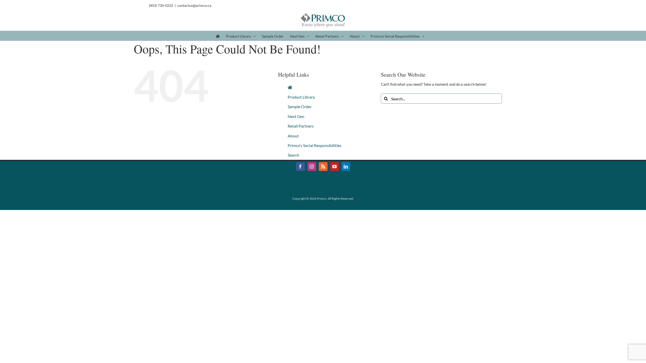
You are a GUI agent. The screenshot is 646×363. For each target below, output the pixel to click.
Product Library (301, 97)
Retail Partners (301, 126)
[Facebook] (300, 166)
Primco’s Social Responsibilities (314, 145)
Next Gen (296, 116)
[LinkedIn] (345, 166)
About (293, 135)
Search (293, 155)
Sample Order (300, 106)
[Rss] (323, 166)
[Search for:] (441, 98)
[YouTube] (334, 166)
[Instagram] (311, 166)
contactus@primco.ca (194, 5)
